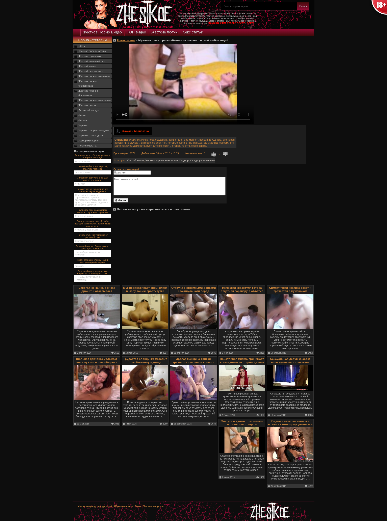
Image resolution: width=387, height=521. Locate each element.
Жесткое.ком (126, 40)
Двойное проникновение (92, 51)
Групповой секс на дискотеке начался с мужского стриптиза (92, 211)
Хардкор (83, 125)
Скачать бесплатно (135, 131)
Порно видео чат (88, 145)
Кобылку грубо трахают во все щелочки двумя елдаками (92, 190)
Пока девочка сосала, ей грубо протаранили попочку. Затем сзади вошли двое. (92, 223)
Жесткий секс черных (90, 71)
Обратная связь (123, 506)
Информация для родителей (95, 506)
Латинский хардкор (89, 110)
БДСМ (81, 46)
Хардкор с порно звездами (93, 130)
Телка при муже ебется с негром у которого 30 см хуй (92, 156)
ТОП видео (136, 32)
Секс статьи (193, 32)
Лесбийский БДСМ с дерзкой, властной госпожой (93, 167)
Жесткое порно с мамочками (94, 100)
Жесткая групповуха (90, 56)
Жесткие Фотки (164, 32)
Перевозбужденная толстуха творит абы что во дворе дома (92, 272)
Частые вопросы (153, 506)
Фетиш (82, 115)
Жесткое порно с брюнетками (88, 93)
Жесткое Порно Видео (102, 32)
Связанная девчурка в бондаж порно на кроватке (92, 178)
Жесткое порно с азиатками (94, 76)
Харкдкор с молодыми (91, 135)
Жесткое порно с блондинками (88, 83)
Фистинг (83, 120)
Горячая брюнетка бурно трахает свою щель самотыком (92, 247)
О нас (138, 506)
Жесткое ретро (87, 105)
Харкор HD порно (88, 140)
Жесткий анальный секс (92, 61)
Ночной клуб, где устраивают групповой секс (93, 236)
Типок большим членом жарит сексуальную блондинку (92, 261)
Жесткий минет (87, 66)
